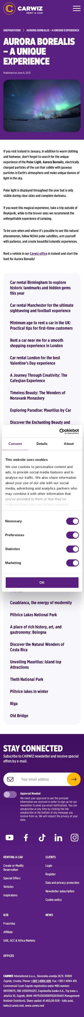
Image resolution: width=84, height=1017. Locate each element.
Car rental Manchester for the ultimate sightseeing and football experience (41, 308)
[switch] (72, 535)
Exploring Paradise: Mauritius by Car (40, 410)
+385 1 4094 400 (41, 981)
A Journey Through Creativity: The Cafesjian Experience (38, 377)
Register (50, 874)
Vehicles (8, 887)
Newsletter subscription (59, 891)
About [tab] (69, 444)
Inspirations (10, 895)
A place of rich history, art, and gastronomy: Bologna (36, 629)
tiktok (42, 839)
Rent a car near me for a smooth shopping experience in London (36, 343)
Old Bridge (19, 715)
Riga (14, 703)
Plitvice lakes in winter (29, 691)
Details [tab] (42, 444)
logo (23, 8)
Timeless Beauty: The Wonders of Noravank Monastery (37, 395)
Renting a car (13, 857)
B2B (6, 915)
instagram (74, 839)
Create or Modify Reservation (13, 868)
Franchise (9, 923)
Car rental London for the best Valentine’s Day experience (35, 360)
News (49, 915)
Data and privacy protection (62, 883)
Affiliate (8, 932)
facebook (26, 839)
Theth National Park (26, 679)
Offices (8, 956)
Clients (50, 857)
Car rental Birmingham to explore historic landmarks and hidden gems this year (40, 288)
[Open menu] (76, 8)
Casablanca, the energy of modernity (41, 602)
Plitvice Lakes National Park (33, 614)
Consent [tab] (15, 444)
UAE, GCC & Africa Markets (19, 941)
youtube (9, 839)
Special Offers (11, 878)
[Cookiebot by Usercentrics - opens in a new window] (60, 431)
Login (48, 866)
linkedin (58, 839)
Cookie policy (53, 900)
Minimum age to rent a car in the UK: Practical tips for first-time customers (41, 325)
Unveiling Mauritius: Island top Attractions (35, 664)
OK (42, 582)
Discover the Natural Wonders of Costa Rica (37, 647)
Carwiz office (38, 253)
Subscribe (74, 779)
